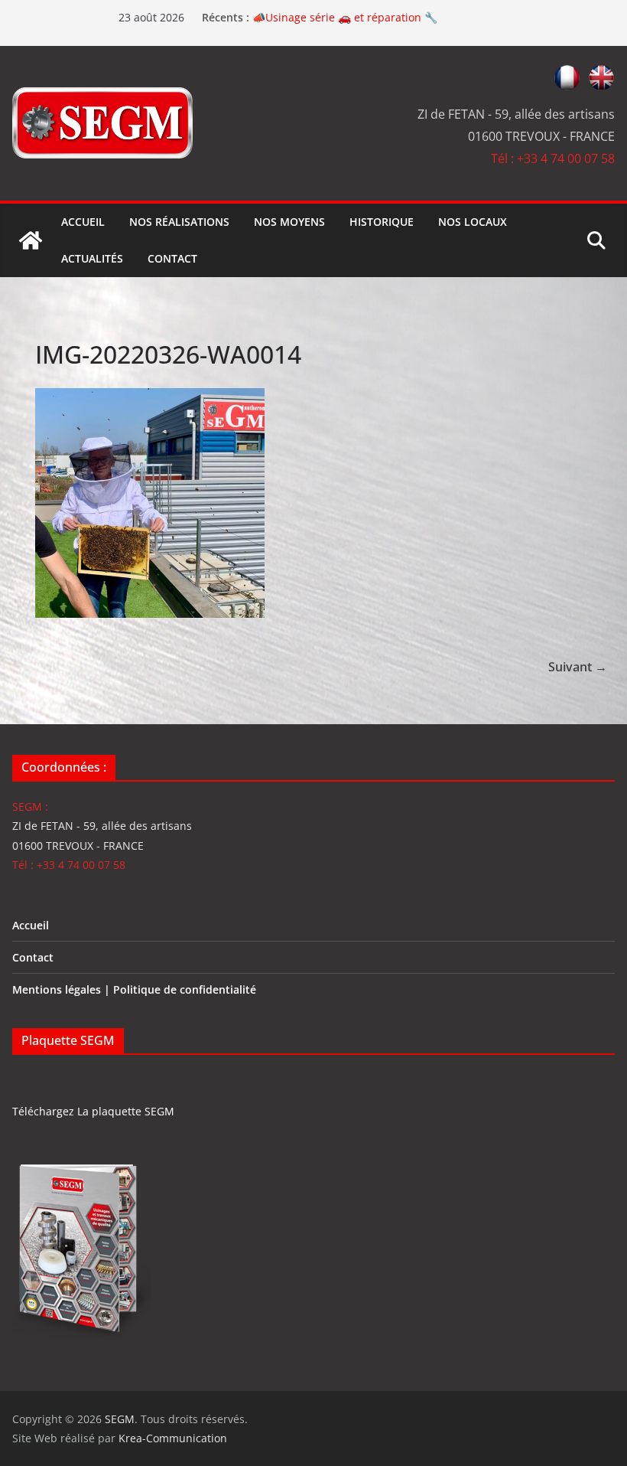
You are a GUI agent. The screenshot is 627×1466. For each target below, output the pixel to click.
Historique (381, 221)
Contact (172, 258)
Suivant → (577, 666)
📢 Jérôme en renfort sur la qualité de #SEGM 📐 (377, 14)
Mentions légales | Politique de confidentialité (134, 989)
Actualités (92, 258)
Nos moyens (289, 221)
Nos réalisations (179, 221)
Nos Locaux (472, 221)
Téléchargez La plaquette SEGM (93, 1111)
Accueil (83, 221)
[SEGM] (30, 240)
